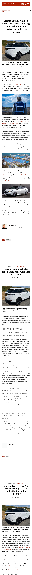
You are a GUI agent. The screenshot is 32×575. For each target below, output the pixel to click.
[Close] (30, 267)
